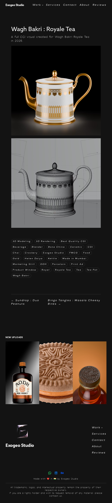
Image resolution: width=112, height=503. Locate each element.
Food (86, 253)
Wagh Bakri (21, 275)
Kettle (52, 258)
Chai (16, 253)
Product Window (24, 270)
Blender (37, 247)
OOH (43, 264)
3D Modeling (22, 241)
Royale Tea (63, 270)
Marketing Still (24, 264)
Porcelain (59, 264)
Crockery (31, 253)
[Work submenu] (42, 5)
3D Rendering (46, 241)
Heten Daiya (34, 258)
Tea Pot (92, 270)
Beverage (20, 247)
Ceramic (76, 247)
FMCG (73, 253)
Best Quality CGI (73, 241)
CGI (90, 247)
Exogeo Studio (15, 5)
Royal (46, 270)
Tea (79, 270)
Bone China (56, 247)
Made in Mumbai (75, 258)
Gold (16, 258)
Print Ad (77, 264)
